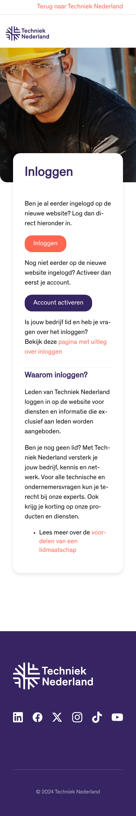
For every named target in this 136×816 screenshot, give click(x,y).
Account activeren (58, 303)
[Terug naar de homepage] (27, 33)
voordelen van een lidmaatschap (72, 542)
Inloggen (45, 243)
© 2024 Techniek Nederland (68, 792)
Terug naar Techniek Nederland (80, 7)
